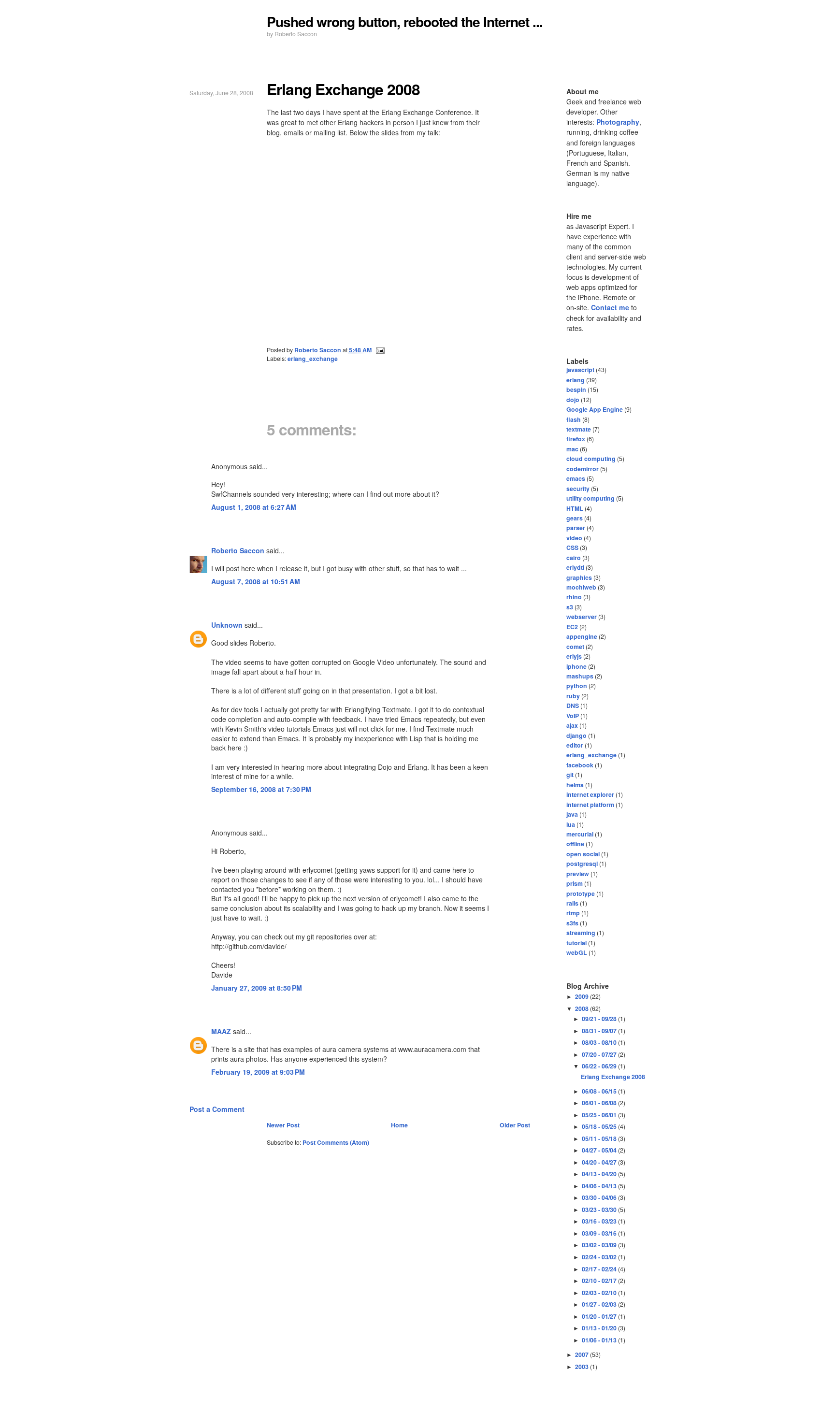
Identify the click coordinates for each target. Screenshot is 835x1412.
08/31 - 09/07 (600, 1030)
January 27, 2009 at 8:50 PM (256, 988)
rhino (574, 596)
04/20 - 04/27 (600, 1162)
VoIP (572, 715)
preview (577, 873)
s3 (569, 607)
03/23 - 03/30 (600, 1209)
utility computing (590, 498)
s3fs (572, 923)
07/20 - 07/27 (600, 1054)
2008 (582, 1008)
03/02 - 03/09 (600, 1244)
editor (574, 745)
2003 (582, 1366)
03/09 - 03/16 (600, 1233)
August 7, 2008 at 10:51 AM (255, 581)
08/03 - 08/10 (600, 1042)
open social (583, 854)
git (570, 774)
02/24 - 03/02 (600, 1257)
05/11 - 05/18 (600, 1138)
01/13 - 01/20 (600, 1328)
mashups (579, 676)
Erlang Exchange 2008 (613, 1076)
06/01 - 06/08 (600, 1102)
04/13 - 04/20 (600, 1173)
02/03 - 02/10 (600, 1292)
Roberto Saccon (237, 550)
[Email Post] (379, 350)
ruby (573, 696)
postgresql (582, 863)
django (576, 735)
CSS (572, 547)
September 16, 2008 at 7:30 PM (261, 789)
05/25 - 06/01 (600, 1114)
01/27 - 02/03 (600, 1304)
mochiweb (581, 587)
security (578, 488)
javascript (580, 369)
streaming (580, 932)
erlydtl (575, 567)
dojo (572, 399)
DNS (572, 705)
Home (399, 1125)
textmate (578, 429)
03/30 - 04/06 (600, 1197)
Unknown (227, 625)
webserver (581, 616)
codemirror (582, 468)
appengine (581, 636)
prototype (580, 893)
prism (574, 883)
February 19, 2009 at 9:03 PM (258, 1072)
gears (574, 518)
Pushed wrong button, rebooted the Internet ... (405, 21)
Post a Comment (217, 1109)
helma (575, 784)
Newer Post (283, 1125)
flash (573, 419)
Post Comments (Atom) (335, 1142)
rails (572, 903)
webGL (576, 952)
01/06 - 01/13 (600, 1340)
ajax (572, 725)
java (572, 814)
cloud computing (591, 458)
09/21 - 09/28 (600, 1018)
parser (575, 527)
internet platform (590, 804)
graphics (579, 577)
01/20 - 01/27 (600, 1316)
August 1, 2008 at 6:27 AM (253, 507)
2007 (582, 1354)
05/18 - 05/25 (600, 1126)
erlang (575, 379)
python (576, 685)
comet (575, 646)
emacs (575, 478)
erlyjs (574, 656)
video (574, 537)
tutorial (576, 942)
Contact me (610, 307)
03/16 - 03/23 (600, 1221)
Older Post (515, 1125)
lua (570, 824)
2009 (582, 996)
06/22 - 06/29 (600, 1066)
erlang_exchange (313, 358)
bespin (576, 389)
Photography (617, 122)
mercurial (579, 834)
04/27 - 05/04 (600, 1150)
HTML (574, 508)
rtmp (573, 912)
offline (575, 843)
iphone (576, 666)
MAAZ (221, 1031)
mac (572, 449)
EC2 (572, 626)
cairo (573, 557)
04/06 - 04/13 (600, 1185)
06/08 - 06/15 (600, 1091)
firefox (575, 438)
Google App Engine (594, 409)
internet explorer (590, 794)
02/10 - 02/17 (600, 1280)
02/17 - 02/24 (600, 1269)
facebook (579, 765)
